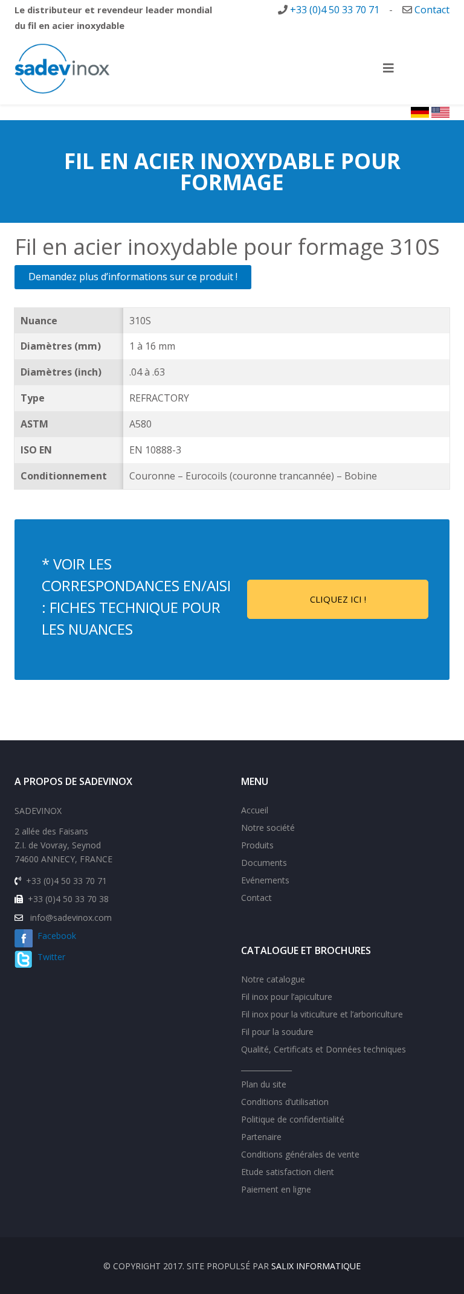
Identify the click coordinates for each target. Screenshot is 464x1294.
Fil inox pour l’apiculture (286, 996)
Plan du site (263, 1084)
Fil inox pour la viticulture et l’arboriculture (322, 1014)
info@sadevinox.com (71, 917)
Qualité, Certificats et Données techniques (323, 1049)
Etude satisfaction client (287, 1171)
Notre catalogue (273, 979)
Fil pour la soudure (277, 1031)
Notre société (268, 827)
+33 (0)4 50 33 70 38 (68, 899)
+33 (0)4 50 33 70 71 (334, 9)
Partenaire (261, 1136)
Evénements (265, 880)
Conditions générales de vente (300, 1154)
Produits (257, 845)
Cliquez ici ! (338, 599)
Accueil (254, 810)
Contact (432, 9)
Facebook (54, 935)
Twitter (51, 956)
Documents (264, 862)
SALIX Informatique (316, 1266)
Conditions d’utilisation (285, 1101)
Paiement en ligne (276, 1189)
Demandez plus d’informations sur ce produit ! (132, 276)
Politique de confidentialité (292, 1119)
